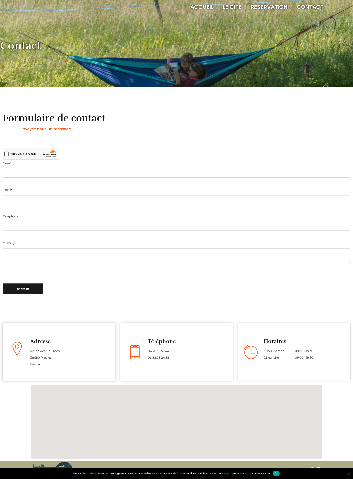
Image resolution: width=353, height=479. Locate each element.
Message (9, 243)
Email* (7, 190)
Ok (276, 473)
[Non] (348, 473)
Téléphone (10, 216)
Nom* (7, 163)
